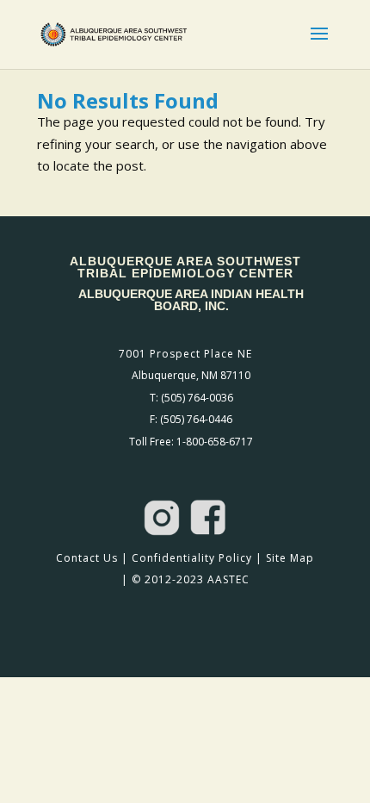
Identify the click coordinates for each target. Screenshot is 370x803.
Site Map (290, 558)
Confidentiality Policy (192, 558)
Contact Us (87, 558)
